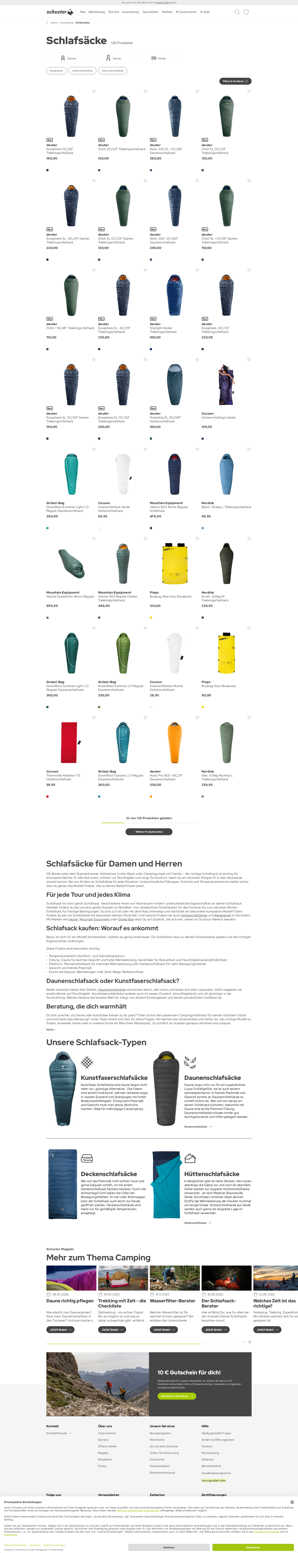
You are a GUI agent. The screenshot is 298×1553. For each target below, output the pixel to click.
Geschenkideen (160, 1466)
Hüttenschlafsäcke (82, 70)
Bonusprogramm (160, 1433)
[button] (243, 1342)
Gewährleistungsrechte (216, 1473)
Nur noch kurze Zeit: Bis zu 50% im (139, 2)
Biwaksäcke (56, 70)
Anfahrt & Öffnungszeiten (218, 1440)
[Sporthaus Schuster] (60, 12)
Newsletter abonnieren (174, 1396)
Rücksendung (210, 1453)
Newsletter (105, 1459)
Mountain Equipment (95, 919)
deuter (73, 919)
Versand (207, 1446)
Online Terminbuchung (164, 1453)
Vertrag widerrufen (214, 1480)
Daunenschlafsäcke (113, 70)
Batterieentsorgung (162, 1472)
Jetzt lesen (58, 1330)
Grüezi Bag (126, 919)
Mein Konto (157, 1440)
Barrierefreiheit (211, 1466)
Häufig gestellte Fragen (216, 1433)
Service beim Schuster (164, 1446)
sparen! (172, 2)
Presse (102, 1466)
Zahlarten (208, 1459)
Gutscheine (157, 1459)
